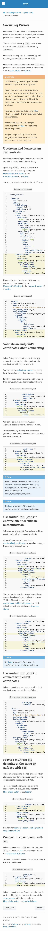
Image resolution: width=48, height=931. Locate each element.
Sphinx (15, 924)
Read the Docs (9, 927)
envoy (25, 4)
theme (28, 924)
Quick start (28, 13)
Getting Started (14, 13)
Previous (11, 908)
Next (39, 908)
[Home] (4, 13)
